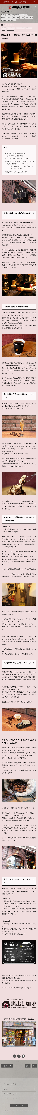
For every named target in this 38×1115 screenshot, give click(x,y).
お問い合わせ (19, 1105)
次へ (34, 1066)
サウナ (22, 17)
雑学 (12, 14)
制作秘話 (3, 30)
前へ (27, 1066)
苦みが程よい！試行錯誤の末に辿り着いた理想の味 (19, 161)
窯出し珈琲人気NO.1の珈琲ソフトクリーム (17, 158)
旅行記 (3, 14)
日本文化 (25, 14)
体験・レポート (12, 20)
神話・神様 (16, 17)
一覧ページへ (7, 1066)
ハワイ (8, 14)
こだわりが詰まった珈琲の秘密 (14, 156)
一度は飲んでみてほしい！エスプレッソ (16, 164)
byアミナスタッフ (6, 17)
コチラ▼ (31, 1019)
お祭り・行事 (29, 17)
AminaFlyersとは (10, 1084)
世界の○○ (18, 14)
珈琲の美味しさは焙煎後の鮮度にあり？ (16, 153)
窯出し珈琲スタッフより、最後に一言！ (16, 172)
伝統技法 (3, 20)
